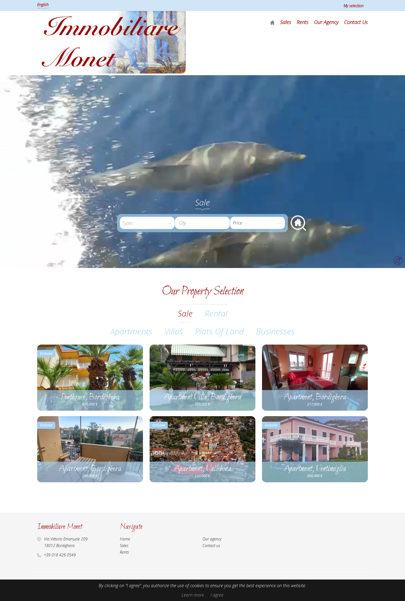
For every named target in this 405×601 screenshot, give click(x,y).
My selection (354, 5)
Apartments (131, 331)
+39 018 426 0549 (60, 554)
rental (216, 313)
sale (185, 313)
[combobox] (202, 223)
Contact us (356, 22)
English (43, 4)
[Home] (272, 22)
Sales (285, 22)
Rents (303, 22)
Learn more (193, 595)
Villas (173, 331)
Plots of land (219, 331)
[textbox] (206, 223)
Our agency (326, 22)
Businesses (275, 331)
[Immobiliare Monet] (111, 72)
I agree (216, 595)
